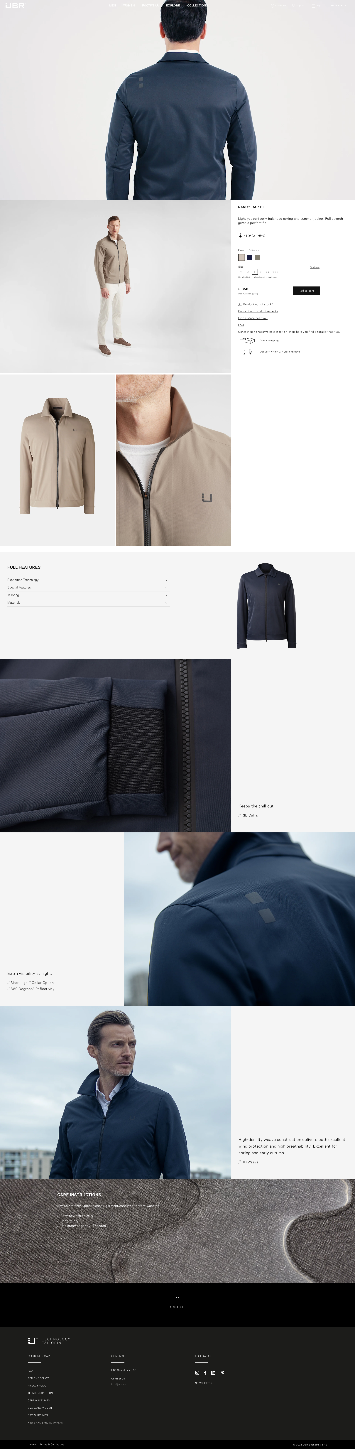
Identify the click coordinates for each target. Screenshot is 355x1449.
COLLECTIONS (197, 5)
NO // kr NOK (338, 24)
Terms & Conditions (41, 1393)
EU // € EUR (337, 5)
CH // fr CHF (338, 33)
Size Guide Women (40, 1408)
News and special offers (45, 1423)
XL (261, 272)
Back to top (177, 1307)
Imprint (33, 1444)
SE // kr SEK (338, 29)
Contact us (118, 1379)
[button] (114, 6)
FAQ (241, 325)
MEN (112, 5)
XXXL (275, 272)
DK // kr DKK (338, 15)
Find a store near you (253, 318)
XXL (268, 272)
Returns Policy (38, 1378)
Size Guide (315, 267)
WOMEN (129, 5)
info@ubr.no (118, 1384)
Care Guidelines (39, 1400)
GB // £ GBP (338, 38)
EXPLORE (173, 5)
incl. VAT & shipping (248, 294)
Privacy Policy (38, 1386)
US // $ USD (338, 42)
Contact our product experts (258, 311)
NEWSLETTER (203, 1383)
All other (336, 11)
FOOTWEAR (150, 5)
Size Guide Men (38, 1415)
